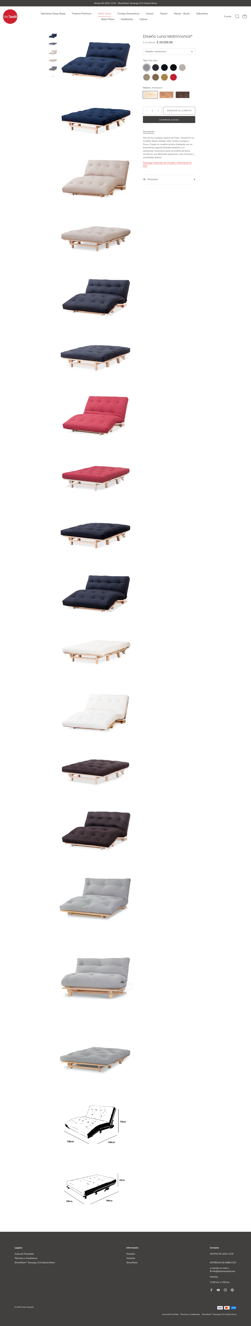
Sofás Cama (104, 13)
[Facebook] (211, 1289)
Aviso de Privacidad (24, 1253)
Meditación (127, 19)
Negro (173, 67)
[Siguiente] (53, 76)
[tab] (150, 131)
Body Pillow (107, 19)
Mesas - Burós (182, 13)
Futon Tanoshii (27, 1307)
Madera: (152, 87)
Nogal (182, 94)
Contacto (130, 1258)
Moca (155, 77)
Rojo (173, 77)
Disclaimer (152, 179)
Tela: (150, 60)
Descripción (148, 131)
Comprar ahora (169, 120)
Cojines (143, 19)
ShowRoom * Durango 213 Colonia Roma (35, 1262)
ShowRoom (132, 1262)
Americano (150, 94)
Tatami (163, 13)
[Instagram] (225, 1289)
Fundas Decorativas (128, 13)
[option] (53, 36)
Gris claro (146, 67)
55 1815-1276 (226, 1253)
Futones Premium (82, 13)
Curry (164, 77)
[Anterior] (53, 30)
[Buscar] (237, 16)
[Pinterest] (232, 1289)
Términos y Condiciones (26, 1258)
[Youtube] (218, 1289)
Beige (146, 77)
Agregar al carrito (179, 110)
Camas (149, 13)
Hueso (182, 67)
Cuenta (227, 16)
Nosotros (130, 1253)
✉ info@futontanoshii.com (222, 1271)
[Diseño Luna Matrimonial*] (52, 35)
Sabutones (202, 13)
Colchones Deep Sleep (53, 13)
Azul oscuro (164, 67)
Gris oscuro (155, 67)
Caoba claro (166, 94)
